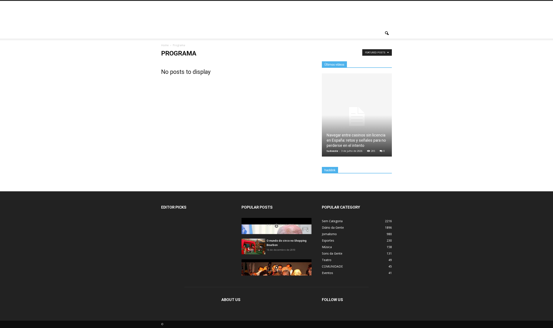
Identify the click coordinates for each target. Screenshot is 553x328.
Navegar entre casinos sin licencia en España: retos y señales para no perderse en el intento (356, 140)
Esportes (328, 240)
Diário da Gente (333, 227)
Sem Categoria (332, 221)
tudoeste (332, 150)
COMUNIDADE (332, 266)
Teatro (326, 260)
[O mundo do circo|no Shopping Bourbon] (253, 246)
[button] (386, 33)
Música (327, 247)
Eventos (327, 273)
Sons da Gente (332, 253)
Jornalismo (329, 234)
